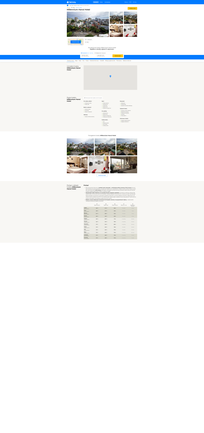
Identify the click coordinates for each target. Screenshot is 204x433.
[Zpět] (67, 5)
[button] (110, 76)
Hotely (101, 2)
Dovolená (96, 2)
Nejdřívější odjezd (85, 55)
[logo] (71, 2)
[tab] (70, 60)
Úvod (70, 5)
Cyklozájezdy (107, 2)
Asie (72, 5)
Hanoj (78, 5)
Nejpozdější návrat (100, 55)
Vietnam (75, 5)
